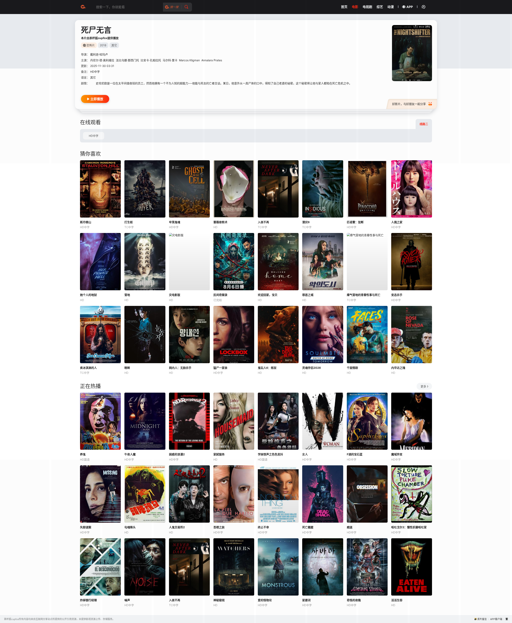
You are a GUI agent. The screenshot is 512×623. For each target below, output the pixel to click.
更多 (423, 386)
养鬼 (83, 454)
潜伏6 (306, 222)
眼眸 (127, 367)
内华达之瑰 (398, 367)
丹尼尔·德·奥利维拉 (102, 60)
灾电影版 (174, 294)
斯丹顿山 (85, 222)
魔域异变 (396, 454)
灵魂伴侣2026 (311, 367)
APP (409, 7)
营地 (127, 294)
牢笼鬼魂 (174, 222)
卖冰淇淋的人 (88, 367)
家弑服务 (219, 454)
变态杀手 (396, 294)
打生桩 (128, 222)
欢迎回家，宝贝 (267, 294)
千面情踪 (352, 367)
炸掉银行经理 (88, 600)
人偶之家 (396, 222)
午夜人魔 (130, 454)
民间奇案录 (220, 294)
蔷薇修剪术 (220, 222)
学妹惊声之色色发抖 (270, 454)
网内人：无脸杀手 (180, 367)
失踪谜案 (85, 527)
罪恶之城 (307, 294)
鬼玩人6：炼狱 (267, 367)
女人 (305, 454)
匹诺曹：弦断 (355, 222)
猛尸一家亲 (220, 367)
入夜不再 (263, 222)
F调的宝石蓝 (354, 454)
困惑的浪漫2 (177, 454)
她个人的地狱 (88, 294)
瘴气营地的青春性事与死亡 (363, 294)
